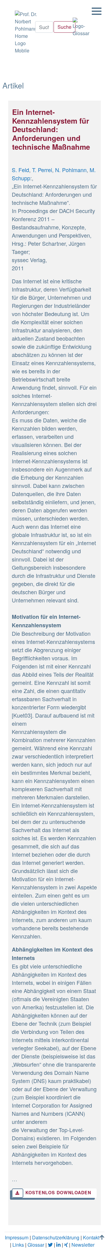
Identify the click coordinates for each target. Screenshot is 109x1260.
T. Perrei (42, 170)
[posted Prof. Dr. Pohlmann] (15, 3)
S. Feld (20, 170)
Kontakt (91, 1237)
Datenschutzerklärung (55, 1237)
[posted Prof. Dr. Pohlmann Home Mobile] (25, 30)
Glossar (36, 1244)
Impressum (16, 1237)
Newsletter (82, 1244)
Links (18, 1244)
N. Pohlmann (71, 170)
